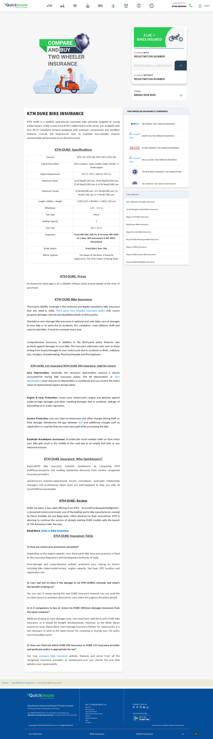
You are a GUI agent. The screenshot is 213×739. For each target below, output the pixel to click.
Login (206, 5)
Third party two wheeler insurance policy (80, 311)
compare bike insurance (53, 656)
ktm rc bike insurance (55, 530)
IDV (81, 422)
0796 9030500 (179, 6)
